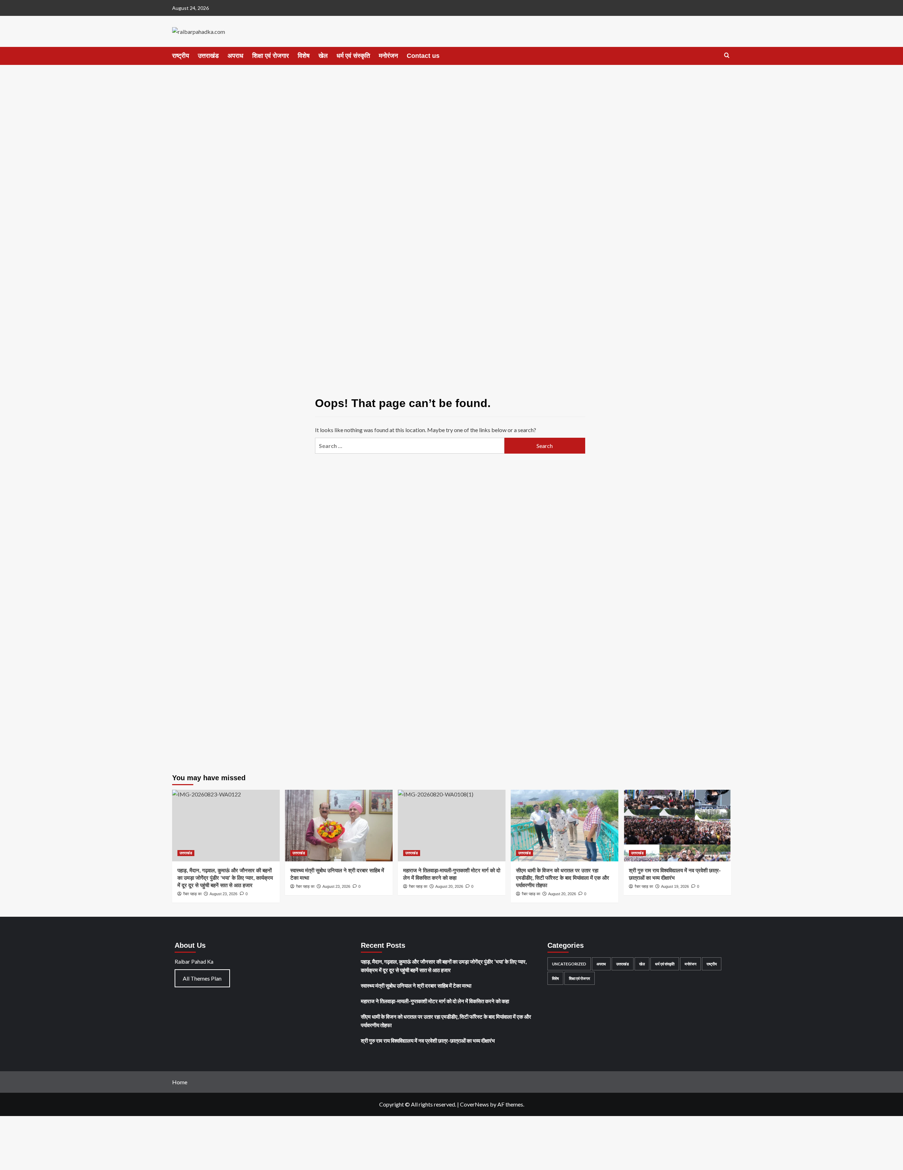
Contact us (423, 55)
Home (179, 1082)
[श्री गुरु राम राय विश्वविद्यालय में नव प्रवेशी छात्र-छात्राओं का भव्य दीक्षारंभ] (677, 825)
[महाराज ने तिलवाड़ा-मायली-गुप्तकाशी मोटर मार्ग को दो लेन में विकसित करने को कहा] (451, 825)
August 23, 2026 (336, 886)
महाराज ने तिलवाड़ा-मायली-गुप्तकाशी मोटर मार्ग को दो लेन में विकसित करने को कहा (435, 1001)
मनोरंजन (388, 55)
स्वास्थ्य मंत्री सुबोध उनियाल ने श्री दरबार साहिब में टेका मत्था (416, 985)
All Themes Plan (202, 978)
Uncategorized (569, 964)
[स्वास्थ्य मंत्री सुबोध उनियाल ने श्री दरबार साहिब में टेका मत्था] (339, 825)
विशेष (304, 55)
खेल (323, 55)
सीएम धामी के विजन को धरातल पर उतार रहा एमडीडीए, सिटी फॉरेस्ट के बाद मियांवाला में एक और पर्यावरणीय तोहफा (562, 877)
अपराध (235, 55)
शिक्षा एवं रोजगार (270, 55)
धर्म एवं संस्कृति (353, 55)
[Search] (726, 55)
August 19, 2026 (675, 886)
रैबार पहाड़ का (305, 886)
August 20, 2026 (562, 894)
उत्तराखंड (208, 55)
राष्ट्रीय (180, 55)
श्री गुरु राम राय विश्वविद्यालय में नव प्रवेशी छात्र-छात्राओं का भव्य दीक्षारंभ (428, 1040)
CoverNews (474, 1104)
